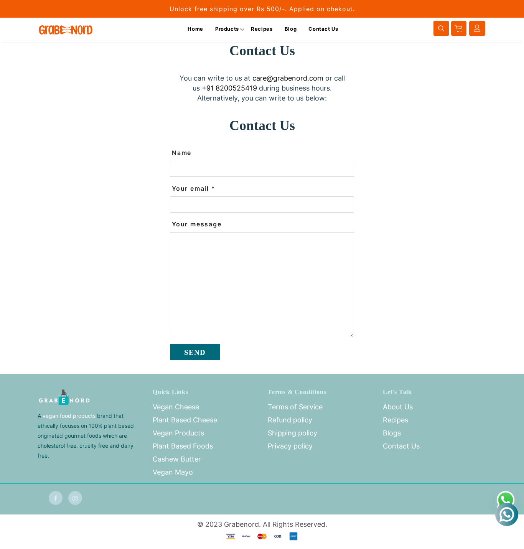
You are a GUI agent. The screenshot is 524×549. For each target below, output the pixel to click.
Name (181, 153)
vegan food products (69, 415)
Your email (194, 188)
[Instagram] (75, 498)
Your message (197, 224)
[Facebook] (56, 498)
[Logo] (65, 30)
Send (195, 352)
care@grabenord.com (287, 78)
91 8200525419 (231, 88)
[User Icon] (477, 28)
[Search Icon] (441, 26)
